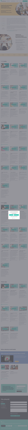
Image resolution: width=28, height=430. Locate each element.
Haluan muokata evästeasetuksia (14, 216)
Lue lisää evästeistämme (14, 213)
